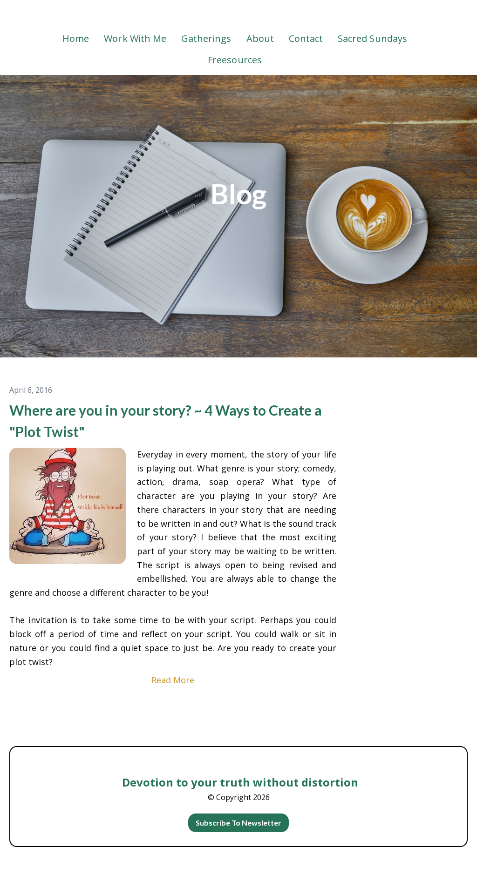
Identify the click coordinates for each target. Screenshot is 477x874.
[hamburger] (29, 14)
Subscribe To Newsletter (239, 822)
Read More (172, 680)
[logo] (238, 15)
